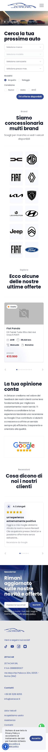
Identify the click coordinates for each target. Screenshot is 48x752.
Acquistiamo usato (14, 715)
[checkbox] (5, 90)
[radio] (5, 80)
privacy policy (29, 614)
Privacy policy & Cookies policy (12, 745)
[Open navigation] (41, 5)
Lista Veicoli (10, 710)
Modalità (8, 75)
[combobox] (24, 47)
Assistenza (9, 720)
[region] (24, 336)
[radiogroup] (24, 80)
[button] (5, 746)
